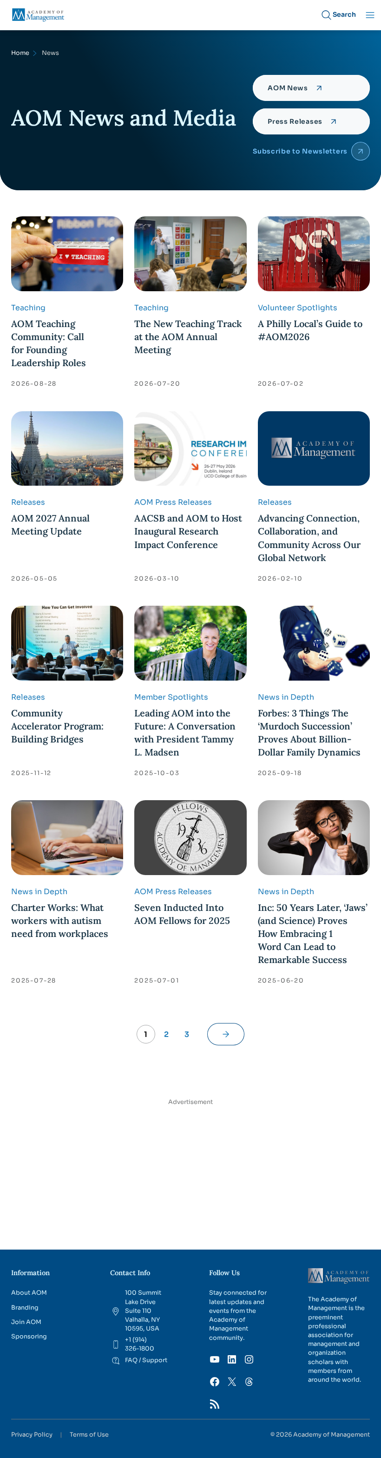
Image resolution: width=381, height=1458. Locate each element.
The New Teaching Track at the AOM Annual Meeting (188, 336)
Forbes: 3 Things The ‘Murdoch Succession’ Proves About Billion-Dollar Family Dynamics (309, 732)
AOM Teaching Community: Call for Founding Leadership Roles (48, 343)
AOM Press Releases (173, 502)
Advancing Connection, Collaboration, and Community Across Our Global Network (309, 537)
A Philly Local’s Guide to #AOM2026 (310, 330)
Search (344, 14)
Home (20, 53)
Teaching (28, 308)
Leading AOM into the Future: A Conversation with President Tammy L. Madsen (185, 732)
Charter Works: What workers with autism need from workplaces (59, 920)
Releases (28, 502)
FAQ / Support (146, 1360)
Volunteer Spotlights (297, 308)
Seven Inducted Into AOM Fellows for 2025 (182, 914)
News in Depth (286, 697)
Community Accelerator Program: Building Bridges (57, 726)
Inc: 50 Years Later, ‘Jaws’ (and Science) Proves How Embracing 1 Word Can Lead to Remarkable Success (313, 933)
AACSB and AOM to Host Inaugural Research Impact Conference (188, 531)
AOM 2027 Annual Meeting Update (50, 524)
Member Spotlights (171, 697)
